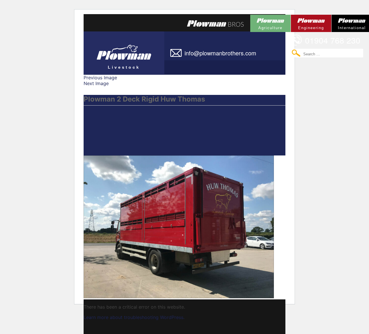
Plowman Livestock (112, 50)
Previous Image (100, 77)
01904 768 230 (332, 40)
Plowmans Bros (215, 23)
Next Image (96, 83)
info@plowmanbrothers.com (220, 53)
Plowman (266, 22)
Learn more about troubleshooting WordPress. (134, 317)
